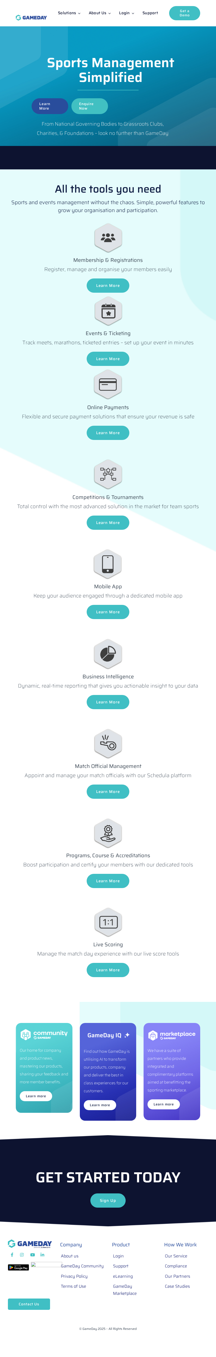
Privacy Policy (74, 1276)
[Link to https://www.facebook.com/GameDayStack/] (12, 1255)
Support (121, 1266)
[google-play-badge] (18, 1267)
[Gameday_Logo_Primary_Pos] (31, 17)
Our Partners (177, 1276)
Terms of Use (73, 1286)
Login (118, 1256)
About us (69, 1256)
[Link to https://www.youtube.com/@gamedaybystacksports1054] (32, 1255)
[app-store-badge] (46, 1264)
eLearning (123, 1276)
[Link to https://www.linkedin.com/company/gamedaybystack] (42, 1255)
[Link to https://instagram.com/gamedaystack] (22, 1255)
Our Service (176, 1256)
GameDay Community (82, 1266)
